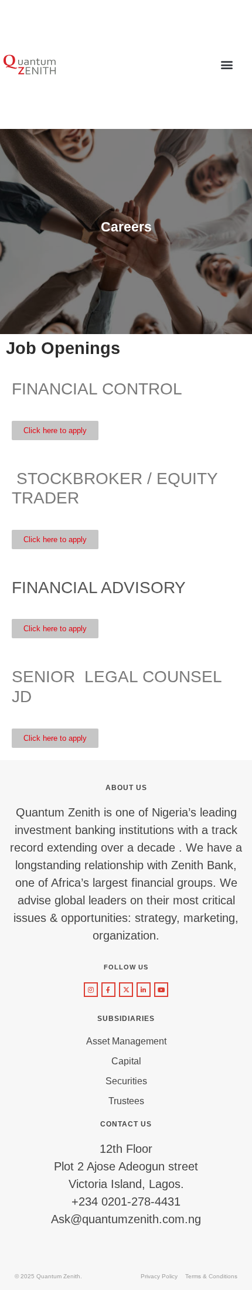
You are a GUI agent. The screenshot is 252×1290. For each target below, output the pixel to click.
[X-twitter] (126, 989)
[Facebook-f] (108, 989)
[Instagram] (91, 989)
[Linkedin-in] (144, 989)
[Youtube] (161, 989)
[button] (227, 64)
